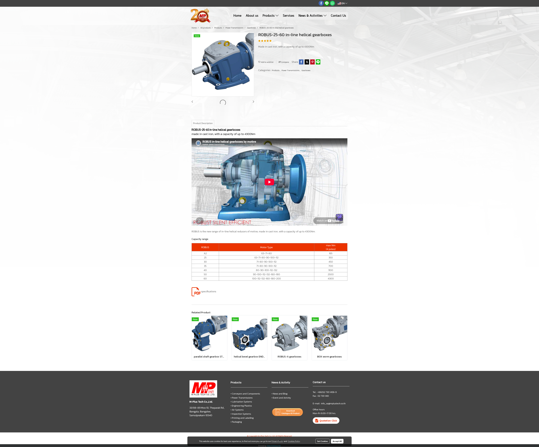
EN (343, 3)
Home (237, 16)
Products (269, 16)
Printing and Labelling (243, 418)
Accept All (337, 441)
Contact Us (338, 16)
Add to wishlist (266, 62)
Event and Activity (282, 397)
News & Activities (311, 16)
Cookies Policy (294, 441)
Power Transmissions (291, 70)
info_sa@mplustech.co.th (333, 403)
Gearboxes (306, 70)
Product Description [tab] (203, 123)
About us (252, 16)
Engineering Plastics (242, 405)
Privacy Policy (277, 441)
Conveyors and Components (246, 393)
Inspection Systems (241, 413)
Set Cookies (322, 441)
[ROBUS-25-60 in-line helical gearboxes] (223, 64)
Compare (285, 62)
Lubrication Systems (242, 401)
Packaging (237, 421)
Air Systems (238, 409)
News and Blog (280, 393)
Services (288, 16)
